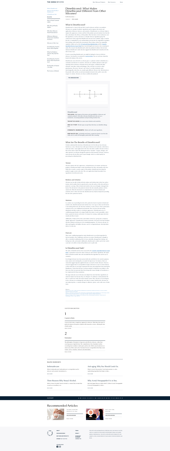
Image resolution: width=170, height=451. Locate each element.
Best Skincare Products (99, 2)
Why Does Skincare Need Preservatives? (52, 31)
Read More (68, 328)
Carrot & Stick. (89, 56)
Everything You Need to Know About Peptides (53, 47)
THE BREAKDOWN (73, 77)
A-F (61, 438)
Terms (76, 430)
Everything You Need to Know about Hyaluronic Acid (53, 60)
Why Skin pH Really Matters (52, 26)
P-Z (66, 438)
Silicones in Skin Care (52, 43)
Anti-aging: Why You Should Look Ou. (103, 367)
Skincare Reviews (61, 433)
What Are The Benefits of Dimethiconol (52, 11)
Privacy (77, 433)
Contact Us (78, 438)
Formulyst (68, 338)
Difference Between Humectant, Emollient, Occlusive (53, 38)
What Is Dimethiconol (52, 8)
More (121, 2)
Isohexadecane (53, 367)
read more (70, 418)
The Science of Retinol (53, 71)
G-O (64, 438)
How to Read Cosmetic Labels (53, 21)
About (58, 430)
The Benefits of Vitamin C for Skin (53, 66)
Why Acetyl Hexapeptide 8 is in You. (102, 381)
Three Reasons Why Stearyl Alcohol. (61, 381)
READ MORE (49, 388)
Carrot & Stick (69, 318)
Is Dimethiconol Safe (52, 14)
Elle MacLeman (70, 16)
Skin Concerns (112, 2)
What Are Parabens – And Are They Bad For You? (52, 54)
